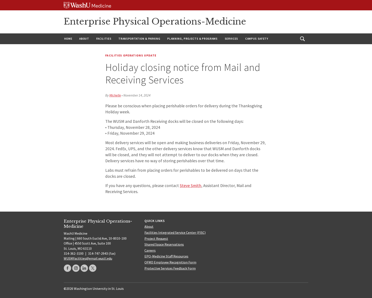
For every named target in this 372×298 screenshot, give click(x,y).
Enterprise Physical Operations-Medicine (155, 21)
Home (68, 39)
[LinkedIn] (84, 268)
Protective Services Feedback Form (170, 268)
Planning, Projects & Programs (192, 39)
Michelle (115, 95)
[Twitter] (92, 268)
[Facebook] (67, 268)
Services (231, 39)
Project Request (156, 238)
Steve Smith (190, 185)
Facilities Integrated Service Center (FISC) (175, 232)
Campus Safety (256, 39)
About (84, 39)
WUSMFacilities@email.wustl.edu (88, 258)
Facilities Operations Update (130, 55)
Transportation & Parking (139, 39)
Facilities (104, 39)
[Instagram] (76, 268)
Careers (150, 250)
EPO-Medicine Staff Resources (166, 256)
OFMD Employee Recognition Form (170, 262)
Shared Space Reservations (164, 244)
